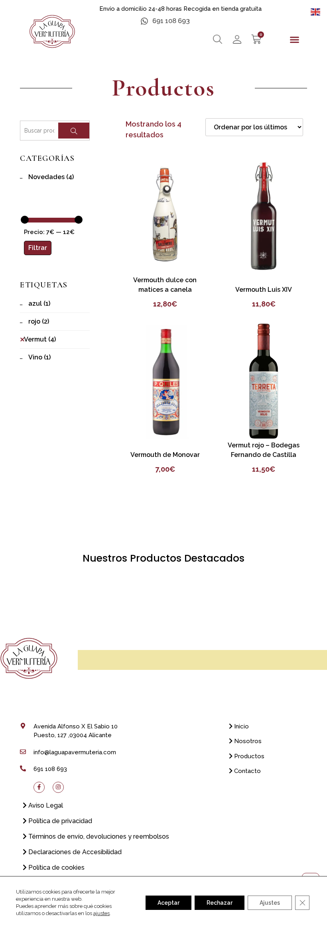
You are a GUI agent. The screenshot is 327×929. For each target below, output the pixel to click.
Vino (39, 357)
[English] (316, 11)
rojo (38, 321)
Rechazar (219, 903)
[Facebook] (39, 787)
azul (39, 303)
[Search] (73, 131)
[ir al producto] (165, 215)
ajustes (101, 913)
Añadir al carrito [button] (165, 260)
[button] (294, 39)
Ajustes (270, 903)
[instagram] (58, 787)
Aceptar (168, 903)
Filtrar (37, 248)
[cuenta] (237, 39)
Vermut (40, 339)
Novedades (51, 177)
